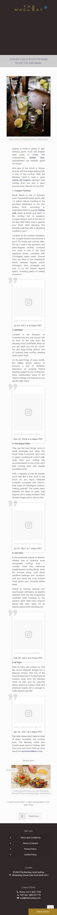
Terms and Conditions (30, 837)
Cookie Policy (30, 854)
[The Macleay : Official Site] (28, 8)
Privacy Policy (30, 849)
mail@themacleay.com (30, 898)
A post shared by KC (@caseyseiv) (31, 434)
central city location (21, 180)
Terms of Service (30, 843)
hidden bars (36, 157)
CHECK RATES (42, 912)
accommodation (29, 751)
